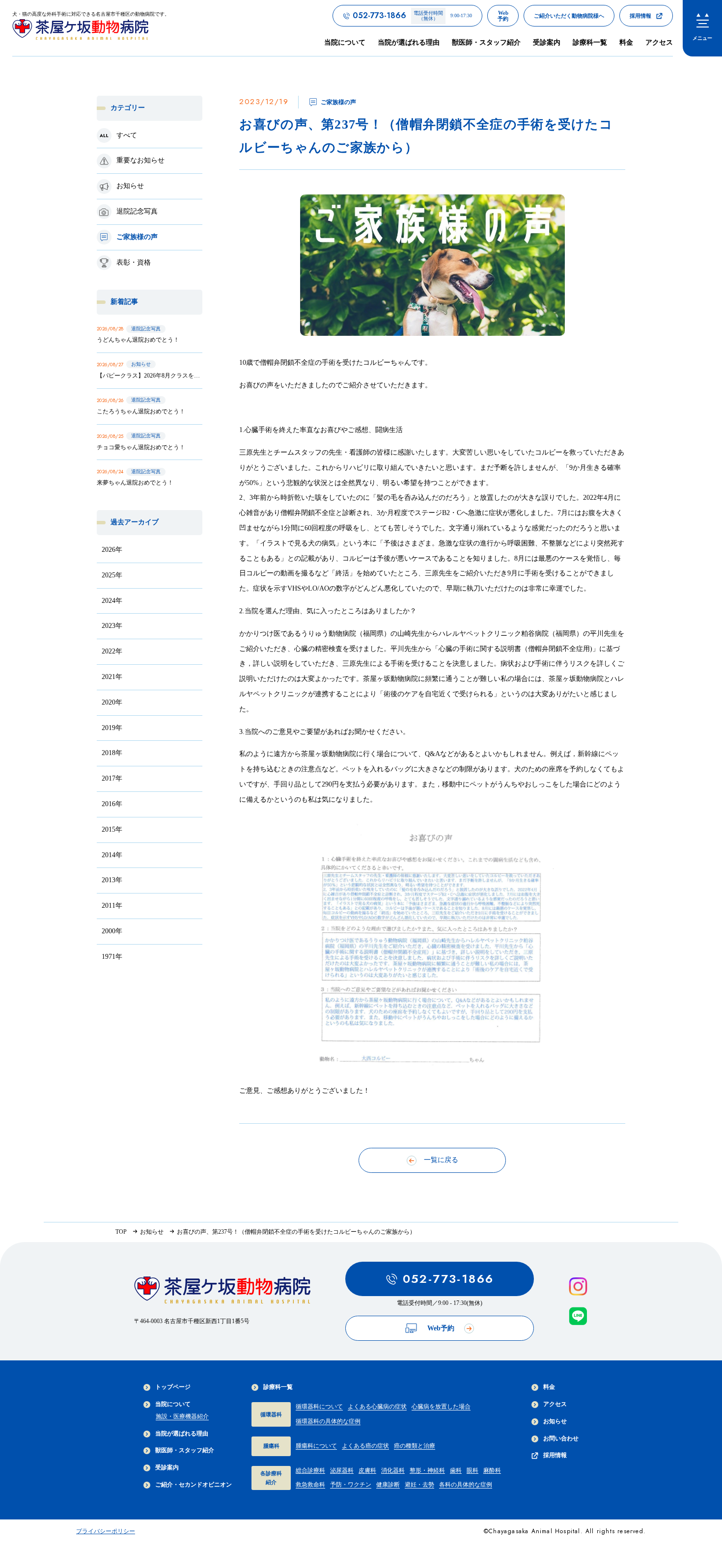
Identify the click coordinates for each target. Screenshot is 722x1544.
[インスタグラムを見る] (578, 1287)
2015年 (112, 829)
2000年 (112, 931)
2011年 (112, 905)
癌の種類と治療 (414, 1445)
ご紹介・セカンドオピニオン (193, 1484)
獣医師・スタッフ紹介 (486, 42)
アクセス (659, 42)
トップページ (173, 1386)
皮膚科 (367, 1470)
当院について (173, 1404)
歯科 (456, 1470)
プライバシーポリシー (105, 1531)
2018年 (112, 753)
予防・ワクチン (350, 1484)
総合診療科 (310, 1470)
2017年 (112, 778)
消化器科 (393, 1470)
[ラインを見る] (578, 1316)
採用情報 (555, 1455)
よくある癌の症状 (365, 1445)
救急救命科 (310, 1484)
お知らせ (555, 1421)
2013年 (112, 880)
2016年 (112, 804)
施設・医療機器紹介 (182, 1416)
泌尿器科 (342, 1470)
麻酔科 (492, 1470)
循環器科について (319, 1406)
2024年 (112, 600)
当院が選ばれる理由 (409, 42)
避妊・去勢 (419, 1484)
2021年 (112, 676)
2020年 (112, 702)
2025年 (112, 575)
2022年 (112, 651)
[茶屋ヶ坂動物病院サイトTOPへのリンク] (222, 1292)
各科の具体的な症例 (465, 1484)
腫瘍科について (316, 1445)
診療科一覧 (278, 1386)
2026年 (112, 549)
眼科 (472, 1470)
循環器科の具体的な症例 (328, 1421)
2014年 (112, 855)
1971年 (112, 956)
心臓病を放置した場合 (441, 1406)
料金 (626, 42)
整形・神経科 (427, 1470)
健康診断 (388, 1484)
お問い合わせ (561, 1438)
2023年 (112, 626)
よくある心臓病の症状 (377, 1406)
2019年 (112, 727)
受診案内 (546, 42)
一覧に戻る (441, 1160)
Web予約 (440, 1328)
